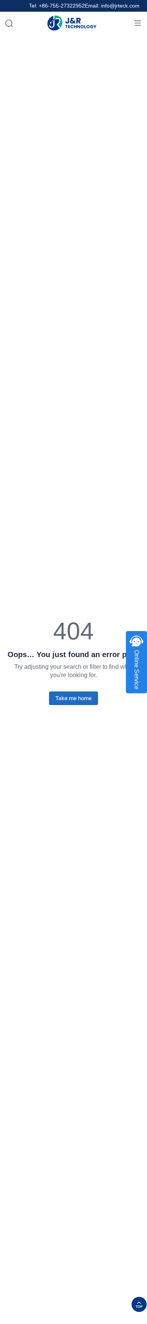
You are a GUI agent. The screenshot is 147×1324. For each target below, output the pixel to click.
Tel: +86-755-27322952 (57, 6)
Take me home (73, 698)
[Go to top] (139, 1304)
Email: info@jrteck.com (112, 6)
